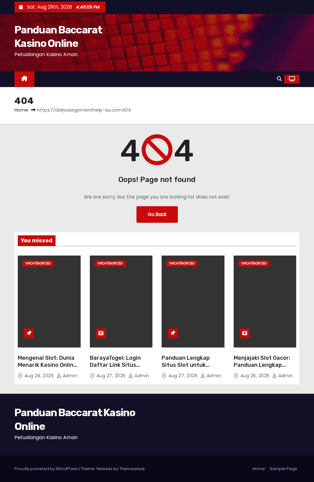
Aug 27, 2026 (112, 376)
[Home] (24, 79)
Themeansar (132, 469)
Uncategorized (38, 263)
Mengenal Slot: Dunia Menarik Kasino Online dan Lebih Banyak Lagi (48, 365)
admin (69, 376)
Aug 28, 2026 (40, 376)
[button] (279, 78)
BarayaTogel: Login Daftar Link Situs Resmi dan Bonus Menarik (115, 369)
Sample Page (283, 469)
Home (21, 110)
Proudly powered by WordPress (46, 469)
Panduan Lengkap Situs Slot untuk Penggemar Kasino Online (187, 369)
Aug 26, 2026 (255, 376)
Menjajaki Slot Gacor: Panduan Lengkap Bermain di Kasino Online (262, 369)
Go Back (157, 214)
